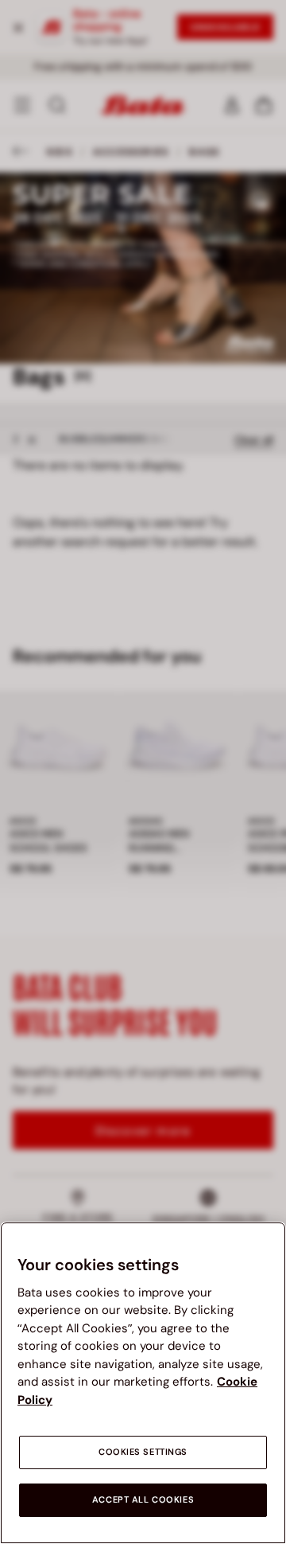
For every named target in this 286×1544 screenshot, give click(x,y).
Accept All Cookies (143, 1500)
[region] (143, 1383)
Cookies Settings (143, 1452)
